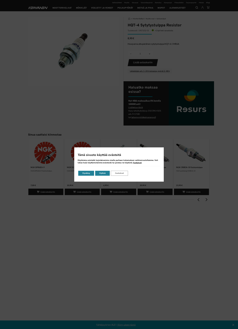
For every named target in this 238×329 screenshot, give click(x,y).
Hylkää (102, 173)
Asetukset (137, 163)
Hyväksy (86, 173)
